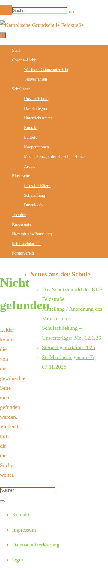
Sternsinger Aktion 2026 (68, 347)
